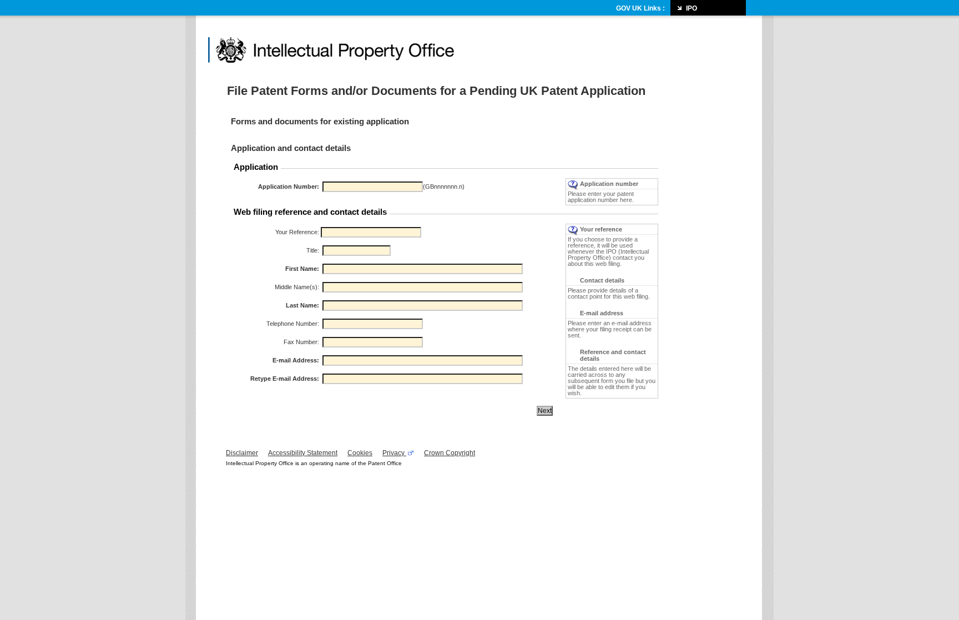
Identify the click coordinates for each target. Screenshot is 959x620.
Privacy (394, 453)
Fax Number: (301, 342)
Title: (312, 250)
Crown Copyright (449, 453)
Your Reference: (297, 232)
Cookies (359, 453)
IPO (691, 8)
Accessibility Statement (302, 453)
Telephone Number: (292, 323)
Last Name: (302, 305)
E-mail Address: (295, 360)
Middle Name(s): (297, 287)
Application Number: (288, 186)
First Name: (302, 268)
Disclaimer (242, 453)
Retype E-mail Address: (284, 378)
